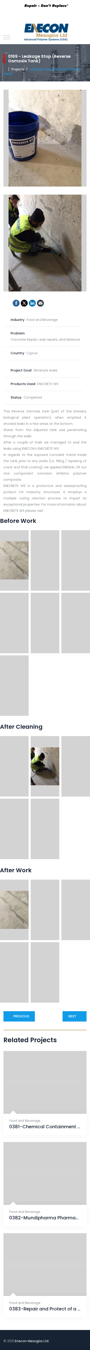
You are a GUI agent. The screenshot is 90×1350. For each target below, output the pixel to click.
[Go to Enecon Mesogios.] (4, 69)
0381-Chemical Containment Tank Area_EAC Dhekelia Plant (45, 1127)
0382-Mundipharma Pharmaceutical (45, 1218)
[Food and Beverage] (39, 1102)
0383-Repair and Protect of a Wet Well (45, 1309)
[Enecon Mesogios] (45, 33)
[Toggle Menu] (6, 37)
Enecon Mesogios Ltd (31, 1341)
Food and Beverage (24, 1120)
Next (72, 1016)
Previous (21, 1016)
